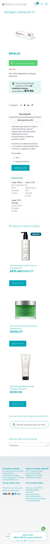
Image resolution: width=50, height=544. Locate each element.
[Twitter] (25, 540)
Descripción (25, 114)
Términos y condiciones (12, 488)
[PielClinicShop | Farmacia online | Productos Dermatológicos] (14, 4)
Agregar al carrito (18, 283)
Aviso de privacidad (10, 490)
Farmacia (13, 76)
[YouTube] (28, 540)
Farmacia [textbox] (28, 445)
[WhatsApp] (17, 540)
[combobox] (29, 444)
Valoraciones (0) (25, 120)
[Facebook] (21, 540)
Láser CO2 (30, 182)
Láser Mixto (16, 182)
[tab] (25, 114)
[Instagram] (32, 540)
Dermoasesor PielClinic (24, 63)
